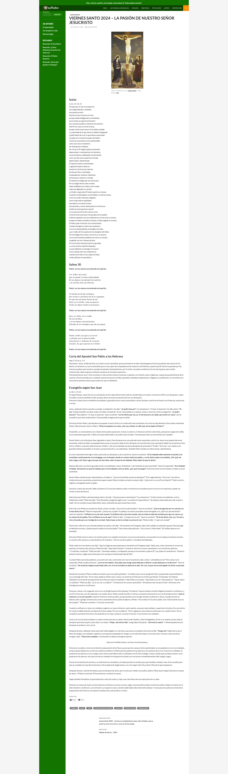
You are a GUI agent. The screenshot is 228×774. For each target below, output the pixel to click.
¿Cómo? (166, 8)
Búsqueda (46, 12)
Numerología (48, 34)
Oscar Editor (92, 27)
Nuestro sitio (177, 8)
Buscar (57, 14)
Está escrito (75, 15)
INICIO (105, 8)
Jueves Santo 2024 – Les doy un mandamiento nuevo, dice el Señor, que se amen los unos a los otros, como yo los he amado (126, 721)
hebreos (74, 708)
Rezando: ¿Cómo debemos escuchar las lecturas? (51, 50)
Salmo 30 (118, 708)
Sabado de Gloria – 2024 (108, 731)
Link (117, 93)
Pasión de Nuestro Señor (103, 708)
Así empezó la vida (50, 31)
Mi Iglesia (135, 8)
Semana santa (130, 708)
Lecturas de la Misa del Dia (119, 8)
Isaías (82, 708)
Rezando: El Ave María (52, 44)
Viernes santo (143, 708)
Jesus (89, 708)
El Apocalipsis (48, 27)
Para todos (145, 8)
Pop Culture (156, 8)
